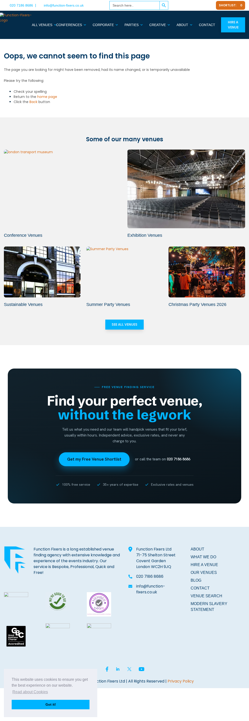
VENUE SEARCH (206, 596)
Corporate (103, 25)
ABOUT (197, 549)
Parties (131, 25)
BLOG (196, 580)
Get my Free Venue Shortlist (94, 459)
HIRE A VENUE (204, 565)
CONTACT (200, 588)
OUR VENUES (204, 572)
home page (47, 96)
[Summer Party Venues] (124, 272)
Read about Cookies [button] (30, 692)
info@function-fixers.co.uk (64, 5)
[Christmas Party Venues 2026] (207, 272)
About (182, 25)
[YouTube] (209, 5)
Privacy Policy (181, 681)
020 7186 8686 (21, 5)
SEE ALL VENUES (124, 324)
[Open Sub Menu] (54, 25)
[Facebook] (174, 5)
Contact (207, 25)
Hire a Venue (233, 25)
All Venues (42, 25)
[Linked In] (185, 5)
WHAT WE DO (203, 557)
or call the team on (162, 459)
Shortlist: (230, 5)
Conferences (69, 25)
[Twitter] (197, 5)
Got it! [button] (50, 704)
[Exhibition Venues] (186, 189)
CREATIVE (157, 25)
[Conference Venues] (63, 189)
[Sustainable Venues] (42, 272)
